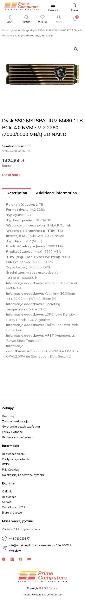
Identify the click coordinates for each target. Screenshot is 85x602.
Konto (58, 21)
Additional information (56, 192)
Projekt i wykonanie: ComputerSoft (42, 594)
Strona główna (11, 30)
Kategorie (53, 10)
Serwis (10, 21)
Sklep (25, 30)
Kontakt (26, 21)
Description (17, 192)
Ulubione (42, 21)
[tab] (16, 193)
